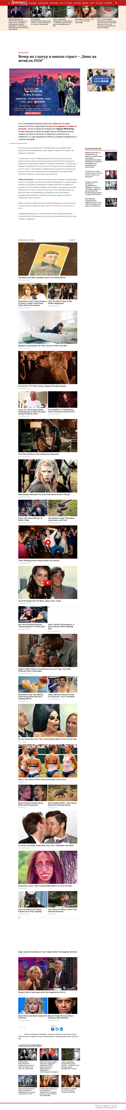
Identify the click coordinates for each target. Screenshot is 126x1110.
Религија (77, 3)
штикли (52, 1034)
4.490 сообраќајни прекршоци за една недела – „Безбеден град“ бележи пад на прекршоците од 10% (63, 22)
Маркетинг (106, 1105)
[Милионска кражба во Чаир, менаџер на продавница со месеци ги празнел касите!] (27, 1081)
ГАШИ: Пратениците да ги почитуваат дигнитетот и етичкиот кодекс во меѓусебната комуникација (48, 1092)
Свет (61, 3)
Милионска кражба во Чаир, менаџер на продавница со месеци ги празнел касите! (26, 1091)
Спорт (92, 3)
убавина (34, 1034)
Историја (68, 3)
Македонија (43, 3)
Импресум (98, 1105)
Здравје (85, 3)
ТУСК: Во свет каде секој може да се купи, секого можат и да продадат (93, 174)
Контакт (114, 1105)
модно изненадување (45, 1036)
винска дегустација (27, 1036)
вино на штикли (63, 1034)
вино (27, 1034)
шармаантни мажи (63, 1036)
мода (74, 1034)
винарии (43, 1034)
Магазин (99, 3)
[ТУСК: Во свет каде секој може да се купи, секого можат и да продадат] (111, 174)
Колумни (108, 3)
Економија (53, 3)
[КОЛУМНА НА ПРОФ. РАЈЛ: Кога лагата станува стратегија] (85, 11)
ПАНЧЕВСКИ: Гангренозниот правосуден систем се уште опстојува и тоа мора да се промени (41, 21)
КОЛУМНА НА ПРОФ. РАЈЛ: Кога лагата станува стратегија (85, 20)
